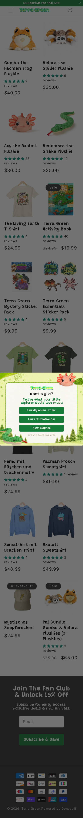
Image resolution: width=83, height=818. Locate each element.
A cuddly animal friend (41, 410)
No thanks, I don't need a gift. (42, 435)
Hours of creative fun (41, 419)
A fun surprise (41, 428)
